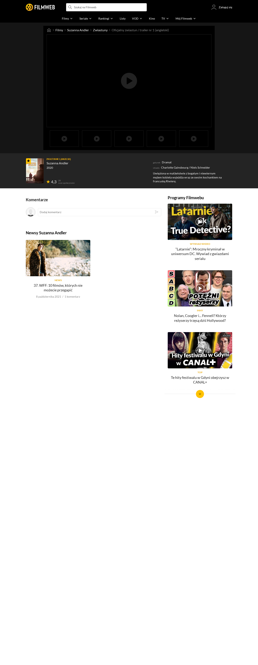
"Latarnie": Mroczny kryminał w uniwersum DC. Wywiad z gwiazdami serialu (200, 254)
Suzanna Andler (78, 30)
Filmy (59, 30)
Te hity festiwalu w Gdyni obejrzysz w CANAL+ (200, 379)
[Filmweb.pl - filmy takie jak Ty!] (40, 7)
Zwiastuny (100, 30)
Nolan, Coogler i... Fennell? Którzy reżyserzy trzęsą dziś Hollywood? (200, 317)
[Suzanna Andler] (35, 170)
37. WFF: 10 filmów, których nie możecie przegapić (58, 287)
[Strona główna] (49, 30)
